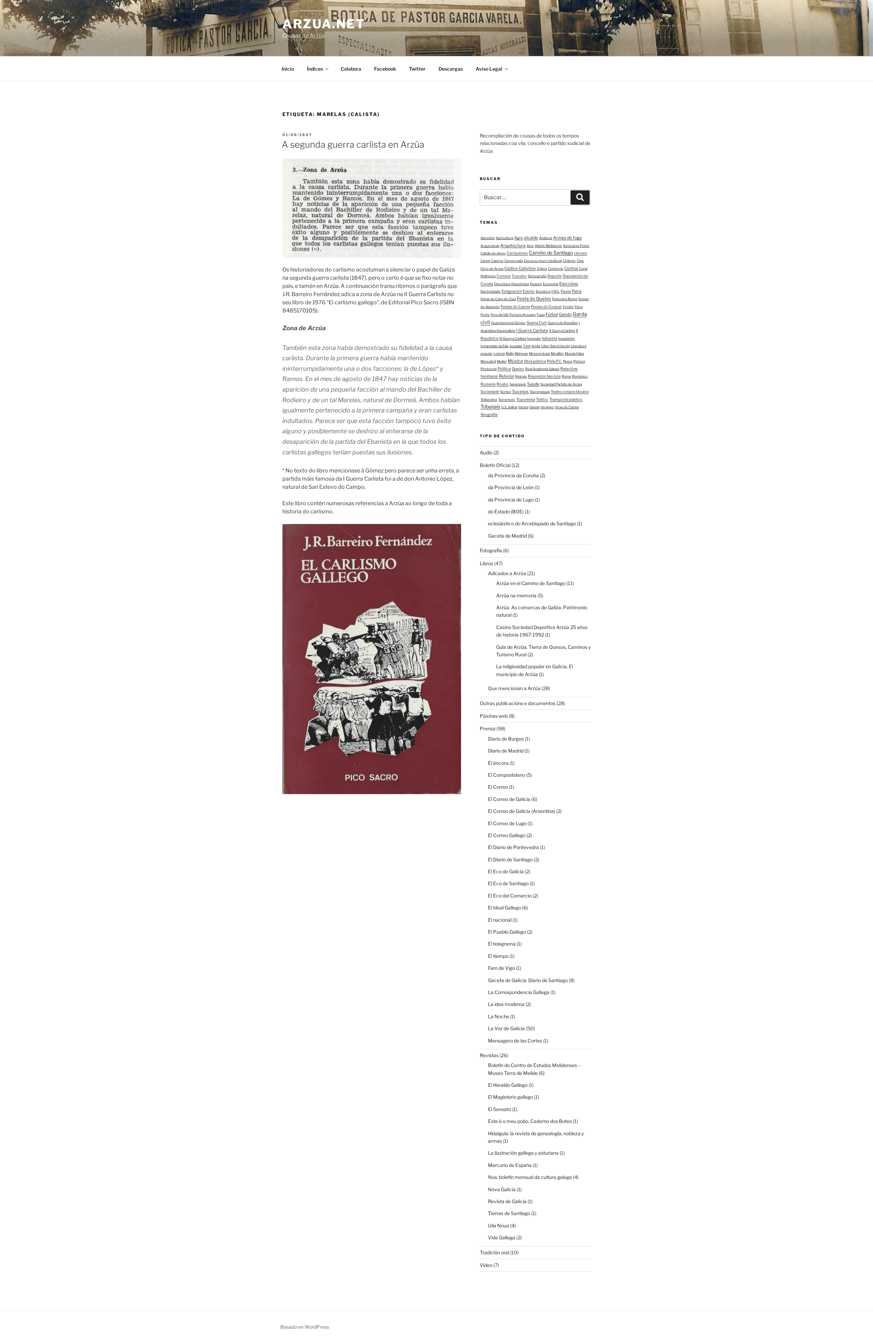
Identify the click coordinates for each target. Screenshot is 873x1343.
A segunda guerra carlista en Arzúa (353, 144)
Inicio (288, 69)
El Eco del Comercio (510, 896)
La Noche (498, 1016)
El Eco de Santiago (508, 883)
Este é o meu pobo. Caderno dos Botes (530, 1121)
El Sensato (499, 1109)
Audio (486, 452)
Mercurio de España (510, 1165)
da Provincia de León (511, 487)
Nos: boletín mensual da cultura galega (530, 1177)
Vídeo (486, 1265)
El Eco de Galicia (506, 871)
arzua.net (323, 23)
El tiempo (498, 956)
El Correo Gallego (507, 835)
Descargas (451, 69)
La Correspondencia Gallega (518, 992)
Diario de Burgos (506, 739)
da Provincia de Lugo (511, 499)
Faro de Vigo (501, 968)
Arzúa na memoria (516, 595)
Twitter (417, 69)
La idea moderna (506, 1004)
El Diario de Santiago (510, 859)
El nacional (500, 920)
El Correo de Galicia (509, 799)
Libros (486, 563)
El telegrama (502, 944)
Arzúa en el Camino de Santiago (530, 583)
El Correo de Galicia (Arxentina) (521, 811)
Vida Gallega (501, 1237)
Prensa (487, 728)
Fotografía (491, 550)
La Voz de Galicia (506, 1028)
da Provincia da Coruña (513, 475)
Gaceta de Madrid (507, 536)
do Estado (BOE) (506, 511)
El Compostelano (506, 775)
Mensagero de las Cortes (515, 1040)
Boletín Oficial (495, 465)
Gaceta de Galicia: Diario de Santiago (528, 980)
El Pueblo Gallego (507, 932)
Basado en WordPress (304, 1327)
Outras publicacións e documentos (518, 703)
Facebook (385, 69)
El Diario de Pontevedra (513, 847)
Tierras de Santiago (509, 1213)
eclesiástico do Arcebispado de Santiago (532, 523)
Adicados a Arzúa (507, 573)
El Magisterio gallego (510, 1097)
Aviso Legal (489, 69)
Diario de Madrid (505, 751)
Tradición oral (494, 1252)
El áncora (498, 763)
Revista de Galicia (507, 1201)
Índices (315, 69)
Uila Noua (498, 1225)
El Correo (498, 787)
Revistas (489, 1055)
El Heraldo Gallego (508, 1085)
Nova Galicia (502, 1189)
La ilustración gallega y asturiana (523, 1153)
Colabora (351, 69)
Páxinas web (494, 716)
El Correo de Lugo (507, 823)
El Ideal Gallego (504, 907)
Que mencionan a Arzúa (514, 688)
